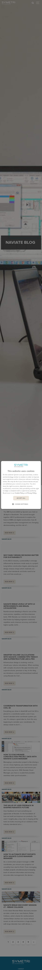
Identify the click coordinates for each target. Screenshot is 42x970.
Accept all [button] (21, 498)
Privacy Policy (32, 493)
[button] (21, 504)
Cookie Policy (19, 493)
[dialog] (21, 485)
